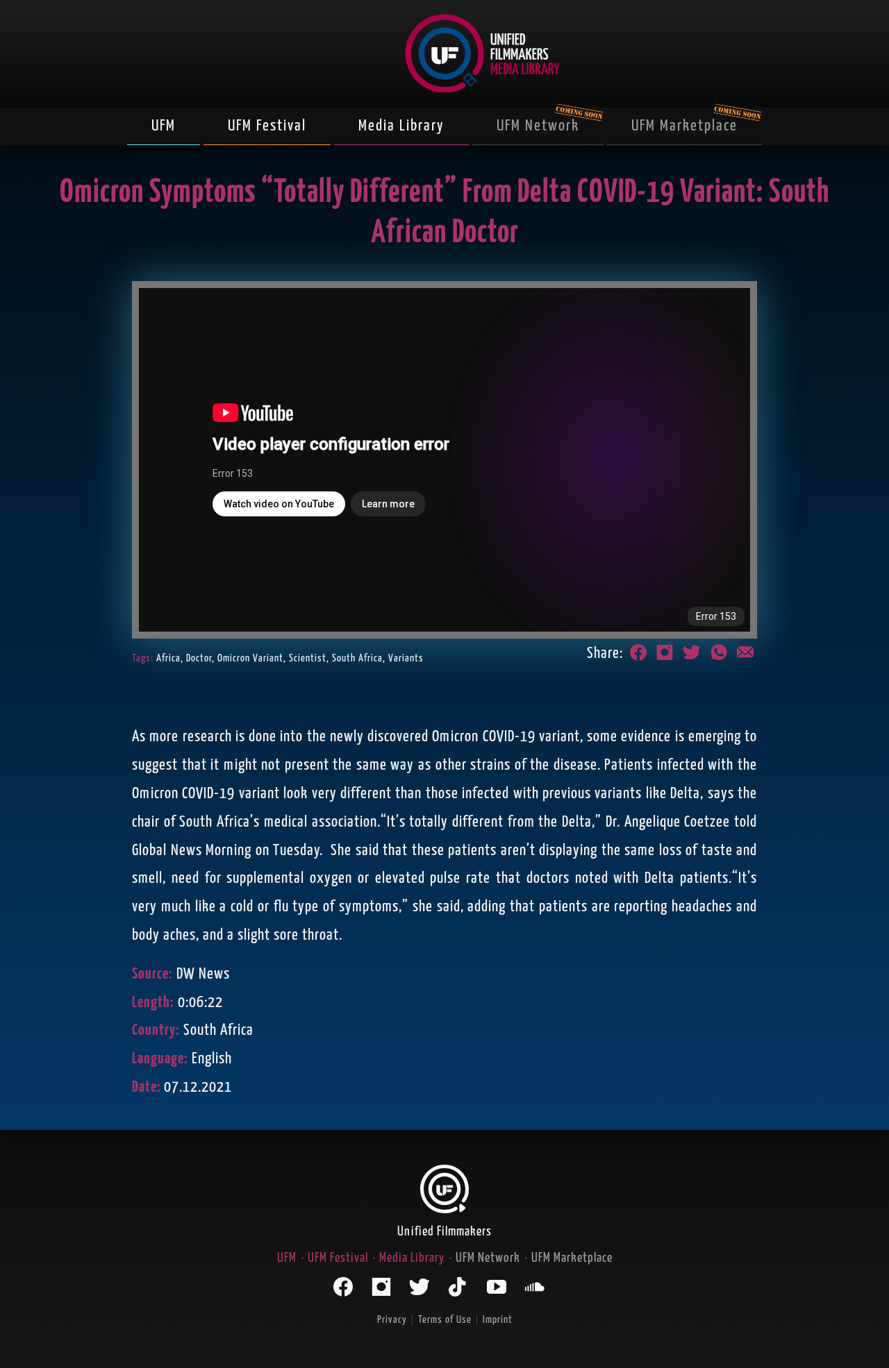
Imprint (498, 1320)
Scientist (307, 658)
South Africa (357, 658)
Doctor (199, 658)
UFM (163, 126)
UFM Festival (267, 126)
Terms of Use (445, 1320)
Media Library (401, 126)
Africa (168, 658)
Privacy (392, 1320)
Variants (406, 658)
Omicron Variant (250, 658)
